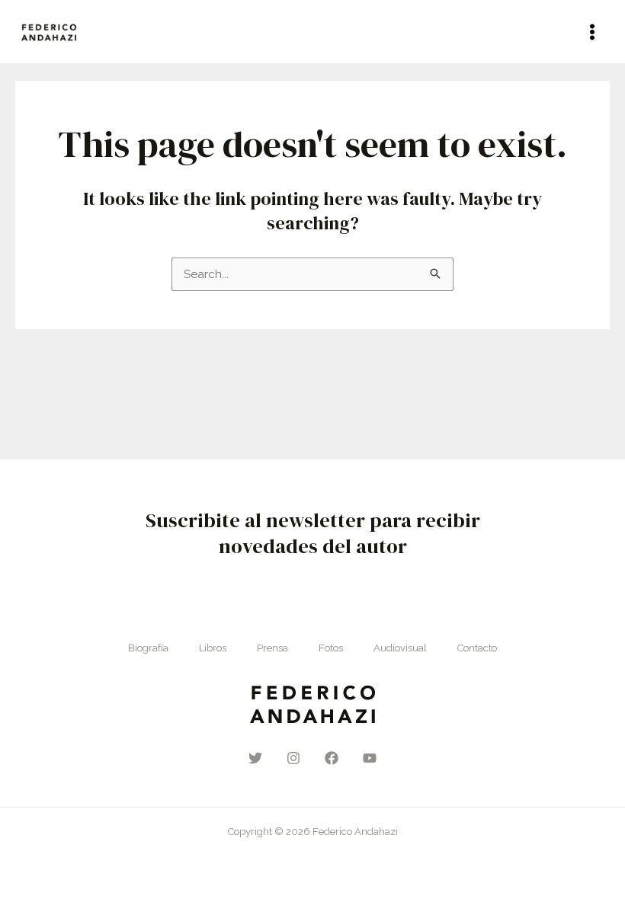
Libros (212, 648)
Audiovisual (400, 648)
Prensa (272, 648)
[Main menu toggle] (593, 32)
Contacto (477, 648)
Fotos (331, 648)
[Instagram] (293, 758)
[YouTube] (370, 758)
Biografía (148, 648)
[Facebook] (331, 758)
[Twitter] (255, 758)
